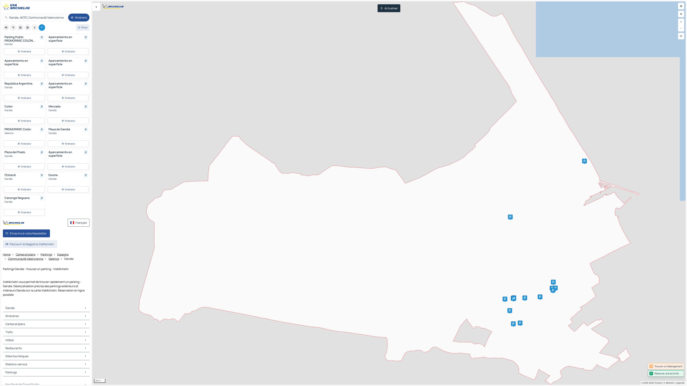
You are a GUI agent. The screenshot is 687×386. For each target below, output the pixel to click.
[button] (540, 297)
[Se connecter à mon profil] (681, 6)
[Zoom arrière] (681, 28)
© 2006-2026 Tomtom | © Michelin (657, 382)
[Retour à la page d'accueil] (17, 7)
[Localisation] (681, 36)
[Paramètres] (681, 14)
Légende (680, 382)
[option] (6, 27)
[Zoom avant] (681, 22)
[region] (389, 193)
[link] (666, 366)
